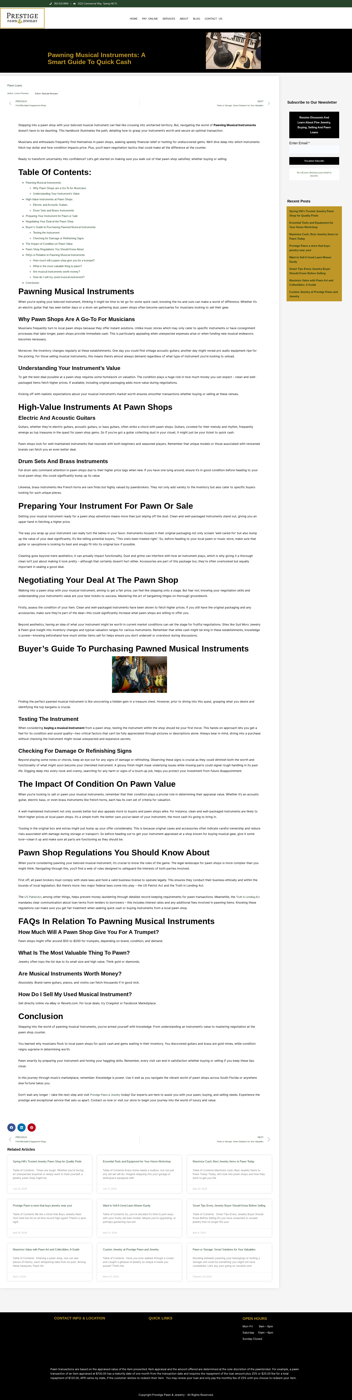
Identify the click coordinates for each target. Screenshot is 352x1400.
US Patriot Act (32, 896)
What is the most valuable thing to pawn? (57, 266)
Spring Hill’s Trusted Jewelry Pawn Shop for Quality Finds (47, 1161)
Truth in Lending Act (248, 896)
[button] (11, 1127)
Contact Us (213, 18)
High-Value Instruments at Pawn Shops (49, 199)
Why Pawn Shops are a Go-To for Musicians (59, 188)
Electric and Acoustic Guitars (50, 204)
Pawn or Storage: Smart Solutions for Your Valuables (224, 1249)
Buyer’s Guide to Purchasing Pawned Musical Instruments (61, 227)
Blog (196, 18)
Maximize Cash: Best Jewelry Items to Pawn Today (223, 1161)
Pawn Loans (14, 85)
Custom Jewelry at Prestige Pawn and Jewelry (131, 1249)
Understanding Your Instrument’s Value (56, 193)
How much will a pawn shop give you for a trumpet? (64, 260)
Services (168, 18)
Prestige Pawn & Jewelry (105, 1094)
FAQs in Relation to (55, 254)
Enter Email (299, 143)
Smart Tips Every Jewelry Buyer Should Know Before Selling (229, 1205)
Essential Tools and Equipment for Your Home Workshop (137, 1161)
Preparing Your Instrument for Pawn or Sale (52, 215)
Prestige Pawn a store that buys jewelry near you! (42, 1205)
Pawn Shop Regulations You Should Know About (55, 249)
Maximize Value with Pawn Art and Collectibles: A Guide (46, 1249)
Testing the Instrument (46, 232)
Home (134, 18)
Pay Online (150, 18)
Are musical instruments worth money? (56, 271)
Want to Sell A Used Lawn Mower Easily (127, 1205)
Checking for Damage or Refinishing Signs (58, 238)
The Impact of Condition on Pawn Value (49, 243)
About (184, 18)
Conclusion (32, 282)
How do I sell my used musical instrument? (59, 277)
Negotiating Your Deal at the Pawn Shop (49, 221)
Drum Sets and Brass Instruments (53, 210)
